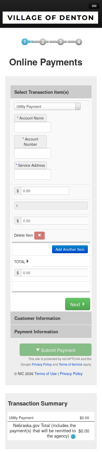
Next (75, 304)
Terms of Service (70, 364)
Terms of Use (46, 373)
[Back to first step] (50, 17)
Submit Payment (57, 350)
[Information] (41, 42)
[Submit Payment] (77, 42)
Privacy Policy (42, 364)
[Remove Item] (39, 236)
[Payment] (59, 42)
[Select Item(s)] (23, 42)
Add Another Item (69, 249)
